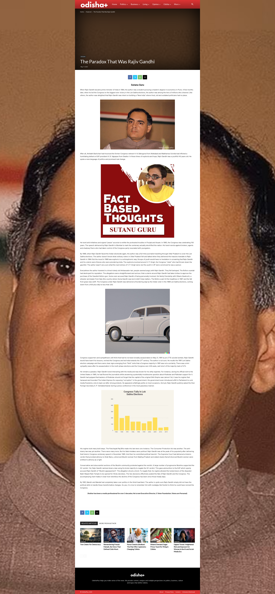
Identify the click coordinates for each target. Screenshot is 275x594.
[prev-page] (81, 556)
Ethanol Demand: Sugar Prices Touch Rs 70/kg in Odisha (159, 546)
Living (145, 4)
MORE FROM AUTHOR (107, 523)
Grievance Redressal (188, 592)
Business (134, 4)
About (161, 592)
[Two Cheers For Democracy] (90, 535)
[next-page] (85, 556)
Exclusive (83, 56)
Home (114, 4)
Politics (123, 4)
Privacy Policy (169, 592)
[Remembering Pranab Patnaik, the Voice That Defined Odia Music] (114, 535)
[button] (192, 4)
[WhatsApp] (140, 77)
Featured (88, 12)
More (176, 4)
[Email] (145, 77)
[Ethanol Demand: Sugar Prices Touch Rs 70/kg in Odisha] (160, 535)
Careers (178, 592)
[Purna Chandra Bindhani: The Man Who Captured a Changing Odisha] (137, 535)
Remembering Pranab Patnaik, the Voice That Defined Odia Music (112, 546)
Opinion (155, 4)
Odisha (166, 4)
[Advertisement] (137, 501)
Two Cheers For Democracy (90, 544)
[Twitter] (135, 77)
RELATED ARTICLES (88, 523)
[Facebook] (130, 77)
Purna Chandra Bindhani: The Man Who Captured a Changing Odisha (136, 546)
